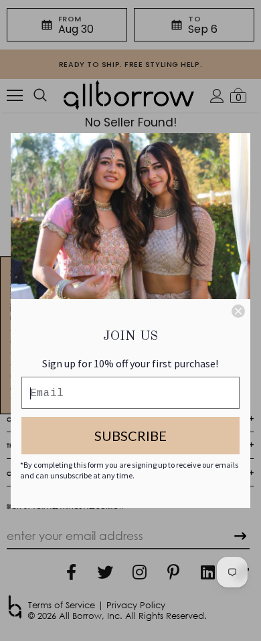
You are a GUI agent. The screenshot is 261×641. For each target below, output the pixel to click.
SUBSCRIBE (130, 436)
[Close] (238, 311)
